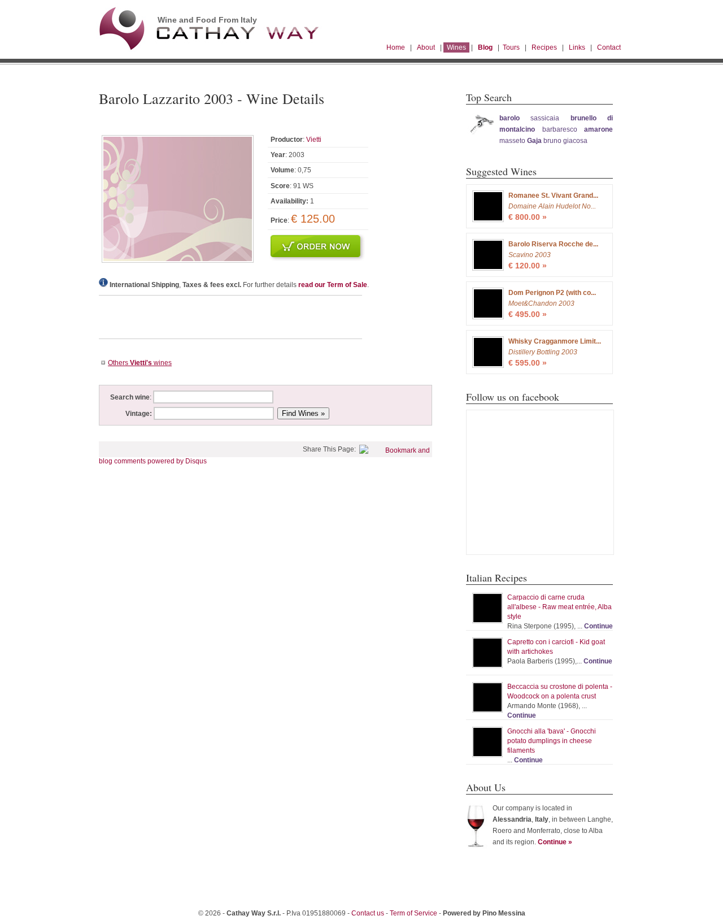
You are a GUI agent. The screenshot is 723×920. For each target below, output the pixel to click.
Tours (511, 47)
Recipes (544, 47)
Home (395, 47)
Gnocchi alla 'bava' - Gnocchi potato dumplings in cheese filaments (551, 740)
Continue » (555, 842)
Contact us (367, 913)
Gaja (534, 141)
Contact (609, 47)
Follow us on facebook (512, 396)
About (426, 47)
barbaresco (559, 129)
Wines (456, 47)
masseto (513, 141)
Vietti (313, 140)
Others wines (140, 363)
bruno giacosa (565, 141)
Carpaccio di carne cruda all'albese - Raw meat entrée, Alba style (559, 606)
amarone (598, 129)
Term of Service (413, 913)
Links (577, 47)
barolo (509, 118)
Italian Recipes (496, 577)
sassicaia (544, 118)
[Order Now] (318, 259)
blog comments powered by (153, 461)
